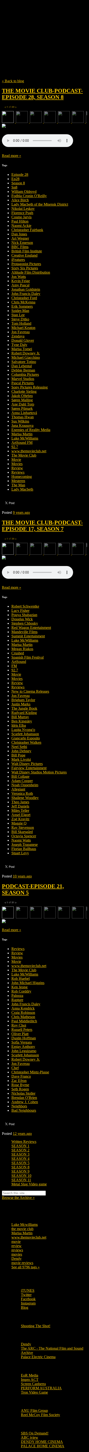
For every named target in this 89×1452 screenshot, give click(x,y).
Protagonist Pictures (26, 264)
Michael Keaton (23, 328)
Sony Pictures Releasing (29, 387)
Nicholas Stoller (23, 1093)
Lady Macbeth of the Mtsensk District (39, 204)
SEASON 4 (20, 1159)
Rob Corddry (21, 991)
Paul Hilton (19, 221)
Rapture (17, 1000)
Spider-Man (20, 311)
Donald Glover (22, 340)
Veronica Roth (22, 793)
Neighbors (19, 1106)
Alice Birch (20, 200)
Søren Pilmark (22, 408)
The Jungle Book (24, 708)
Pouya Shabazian (24, 615)
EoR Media (29, 1375)
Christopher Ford (24, 298)
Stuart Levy (20, 853)
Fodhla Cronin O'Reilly (29, 196)
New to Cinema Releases (30, 691)
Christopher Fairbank (27, 230)
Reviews (17, 472)
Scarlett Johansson (25, 734)
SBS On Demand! (34, 1433)
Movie (16, 460)
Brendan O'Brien (24, 1098)
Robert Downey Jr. (25, 353)
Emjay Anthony (23, 1047)
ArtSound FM (22, 443)
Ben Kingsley (21, 721)
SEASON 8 (20, 1167)
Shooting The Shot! (35, 1326)
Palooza (17, 996)
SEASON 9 (20, 1171)
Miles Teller (20, 810)
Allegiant (18, 789)
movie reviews (22, 1263)
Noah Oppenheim (24, 785)
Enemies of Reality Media (30, 430)
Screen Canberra (33, 1384)
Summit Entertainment (28, 636)
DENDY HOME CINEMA (42, 1442)
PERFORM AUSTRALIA (41, 1388)
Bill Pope (18, 755)
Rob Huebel (20, 979)
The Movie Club (44, 29)
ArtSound (18, 662)
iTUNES (27, 1290)
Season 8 (18, 183)
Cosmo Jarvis (21, 217)
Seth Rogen (20, 1089)
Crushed (17, 653)
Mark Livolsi (21, 759)
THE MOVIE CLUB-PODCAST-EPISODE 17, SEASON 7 (42, 525)
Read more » (11, 156)
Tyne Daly (19, 345)
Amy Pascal (20, 285)
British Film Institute (26, 251)
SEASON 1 (20, 1146)
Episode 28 (19, 175)
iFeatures (18, 260)
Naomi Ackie (21, 226)
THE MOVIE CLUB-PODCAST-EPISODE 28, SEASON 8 (42, 94)
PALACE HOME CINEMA (42, 1446)
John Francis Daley (25, 294)
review (16, 1246)
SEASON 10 (21, 1176)
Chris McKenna (23, 302)
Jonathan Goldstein (25, 289)
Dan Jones (19, 234)
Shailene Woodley (25, 798)
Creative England (24, 255)
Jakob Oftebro (22, 396)
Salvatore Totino (23, 362)
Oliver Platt (19, 1034)
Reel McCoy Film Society (40, 1415)
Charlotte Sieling (24, 391)
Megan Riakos (22, 649)
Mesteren (18, 481)
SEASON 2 (20, 1150)
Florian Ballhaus (23, 849)
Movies (17, 464)
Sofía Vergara (21, 1042)
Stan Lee (18, 315)
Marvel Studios (22, 379)
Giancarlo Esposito (25, 738)
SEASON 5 (20, 1163)
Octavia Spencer (23, 836)
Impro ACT (29, 1380)
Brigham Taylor (23, 700)
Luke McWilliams (24, 438)
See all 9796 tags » (25, 1267)
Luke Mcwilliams (24, 1225)
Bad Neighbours (23, 1110)
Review (17, 468)
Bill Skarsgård (22, 832)
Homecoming (21, 477)
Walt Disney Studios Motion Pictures (39, 772)
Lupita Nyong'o (23, 730)
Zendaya (17, 336)
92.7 (14, 447)
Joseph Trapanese (24, 845)
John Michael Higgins (27, 983)
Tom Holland (21, 323)
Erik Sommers (22, 306)
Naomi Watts (21, 840)
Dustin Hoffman (23, 1038)
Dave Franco (21, 1076)
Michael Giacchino (25, 357)
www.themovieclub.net (28, 451)
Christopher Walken (26, 742)
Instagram (28, 1303)
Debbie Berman (23, 370)
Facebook (28, 1299)
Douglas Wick (22, 619)
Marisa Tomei (21, 349)
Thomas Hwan (22, 417)
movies (16, 1254)
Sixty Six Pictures (24, 268)
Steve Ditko (20, 319)
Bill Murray (20, 717)
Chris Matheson (23, 1017)
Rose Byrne (20, 1085)
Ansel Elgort (20, 815)
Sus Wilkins (20, 421)
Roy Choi (18, 1025)
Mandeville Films (24, 632)
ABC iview (29, 1437)
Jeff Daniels (20, 806)
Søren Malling (22, 400)
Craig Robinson (23, 1013)
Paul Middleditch (24, 1021)
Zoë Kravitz (20, 819)
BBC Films (19, 247)
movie (16, 1242)
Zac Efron (19, 1081)
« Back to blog (13, 81)
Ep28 (15, 179)
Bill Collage (20, 776)
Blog (24, 1307)
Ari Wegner (20, 238)
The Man (18, 485)
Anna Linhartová (24, 413)
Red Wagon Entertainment (31, 628)
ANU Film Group (34, 1411)
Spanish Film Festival (27, 657)
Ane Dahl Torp (22, 404)
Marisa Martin (22, 434)
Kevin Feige (20, 281)
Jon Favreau (20, 332)
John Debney (21, 751)
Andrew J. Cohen (24, 1102)
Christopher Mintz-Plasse (30, 1072)
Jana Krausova (22, 426)
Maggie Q (19, 823)
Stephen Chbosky (24, 623)
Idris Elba (18, 725)
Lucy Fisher (20, 611)
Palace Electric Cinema (38, 1357)
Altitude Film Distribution (30, 272)
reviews (17, 1250)
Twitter (26, 1295)
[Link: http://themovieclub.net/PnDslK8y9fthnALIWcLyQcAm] (37, 577)
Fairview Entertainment (29, 768)
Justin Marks (20, 704)
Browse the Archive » (18, 1198)
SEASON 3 (20, 1154)
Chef (15, 1068)
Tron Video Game (34, 1392)
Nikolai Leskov (23, 209)
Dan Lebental (21, 366)
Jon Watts (18, 277)
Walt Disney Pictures (27, 764)
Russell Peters (21, 1030)
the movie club (22, 1229)
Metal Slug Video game (29, 1184)
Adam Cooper (22, 781)
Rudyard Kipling (24, 713)
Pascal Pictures (22, 383)
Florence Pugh (22, 213)
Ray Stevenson (22, 827)
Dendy (16, 1259)
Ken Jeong (19, 987)
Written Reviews (23, 1142)
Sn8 (14, 187)
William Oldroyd (24, 192)
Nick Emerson (22, 243)
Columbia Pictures (25, 374)
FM (14, 666)
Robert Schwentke (25, 606)
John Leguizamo (23, 1051)
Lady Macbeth (22, 489)
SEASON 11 (21, 1180)
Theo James (20, 802)
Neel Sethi (19, 747)
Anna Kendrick (23, 1008)
